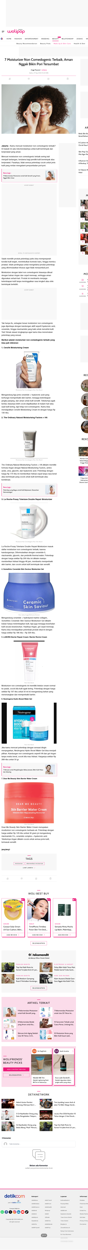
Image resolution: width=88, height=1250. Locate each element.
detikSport (35, 1217)
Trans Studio (64, 1221)
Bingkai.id (64, 1224)
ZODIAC (80, 39)
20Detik (47, 1217)
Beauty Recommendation (27, 44)
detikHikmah (48, 1224)
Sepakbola (35, 1221)
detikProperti (35, 1227)
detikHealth (48, 1207)
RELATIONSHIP (68, 39)
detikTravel (48, 1200)
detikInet (34, 1210)
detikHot (34, 1214)
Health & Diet (79, 44)
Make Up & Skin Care (62, 44)
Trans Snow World (66, 1217)
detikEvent (64, 1210)
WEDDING (45, 39)
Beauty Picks (45, 44)
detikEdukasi (35, 1203)
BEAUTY (55, 39)
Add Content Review (16, 1069)
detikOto (34, 1224)
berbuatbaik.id (65, 1200)
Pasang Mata (64, 1203)
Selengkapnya (15, 1075)
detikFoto (48, 1221)
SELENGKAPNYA (38, 943)
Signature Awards (66, 1214)
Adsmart (63, 1207)
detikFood (48, 1203)
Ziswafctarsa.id (65, 1227)
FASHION (18, 39)
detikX (47, 1214)
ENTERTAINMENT (31, 39)
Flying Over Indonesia (67, 1231)
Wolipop (47, 1210)
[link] (39, 954)
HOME (9, 39)
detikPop (47, 1227)
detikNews (35, 1200)
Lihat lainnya (28, 868)
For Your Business (66, 1234)
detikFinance (35, 1207)
